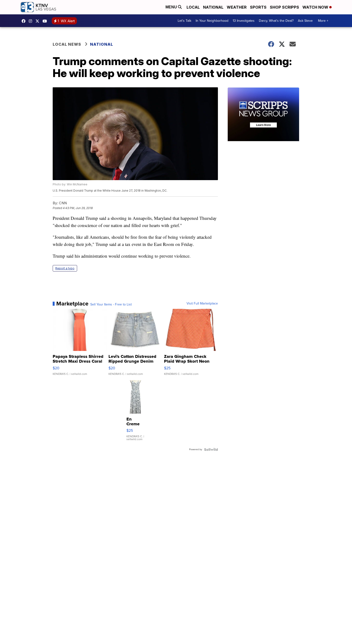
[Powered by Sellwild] (211, 449)
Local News (67, 44)
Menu (171, 7)
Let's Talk (184, 20)
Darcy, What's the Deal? (276, 20)
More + (323, 20)
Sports (258, 7)
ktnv (31, 21)
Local (193, 7)
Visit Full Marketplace (202, 303)
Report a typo (64, 268)
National (213, 7)
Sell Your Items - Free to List (111, 304)
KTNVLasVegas (25, 21)
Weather (237, 7)
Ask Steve (305, 20)
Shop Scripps (284, 7)
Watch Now (315, 7)
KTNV (38, 21)
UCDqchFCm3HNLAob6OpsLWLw (46, 21)
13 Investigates (244, 20)
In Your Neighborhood (212, 20)
